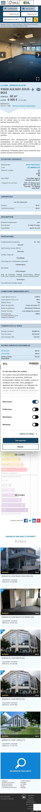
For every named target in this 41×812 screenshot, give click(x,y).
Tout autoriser (20, 440)
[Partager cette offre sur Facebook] (26, 520)
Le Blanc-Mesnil (26, 781)
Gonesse (23, 782)
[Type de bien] (29, 9)
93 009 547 (5, 351)
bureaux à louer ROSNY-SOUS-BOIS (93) (17, 576)
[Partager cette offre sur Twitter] (30, 520)
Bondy (23, 786)
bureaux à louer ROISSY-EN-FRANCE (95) (18, 617)
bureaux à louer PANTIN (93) (13, 658)
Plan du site (29, 804)
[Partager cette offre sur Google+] (38, 520)
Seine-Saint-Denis (33, 165)
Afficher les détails (27, 434)
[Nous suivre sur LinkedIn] (24, 797)
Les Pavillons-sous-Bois (9, 787)
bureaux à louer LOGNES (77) (13, 740)
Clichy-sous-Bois (7, 784)
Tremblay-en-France (8, 782)
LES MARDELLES (33, 167)
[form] (36, 19)
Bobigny (23, 787)
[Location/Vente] (11, 9)
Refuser (20, 447)
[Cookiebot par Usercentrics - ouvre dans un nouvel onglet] (29, 363)
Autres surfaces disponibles (24, 106)
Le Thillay (23, 784)
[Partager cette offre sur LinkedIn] (34, 520)
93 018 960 (5, 354)
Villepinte (4, 781)
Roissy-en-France (7, 786)
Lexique (30, 806)
